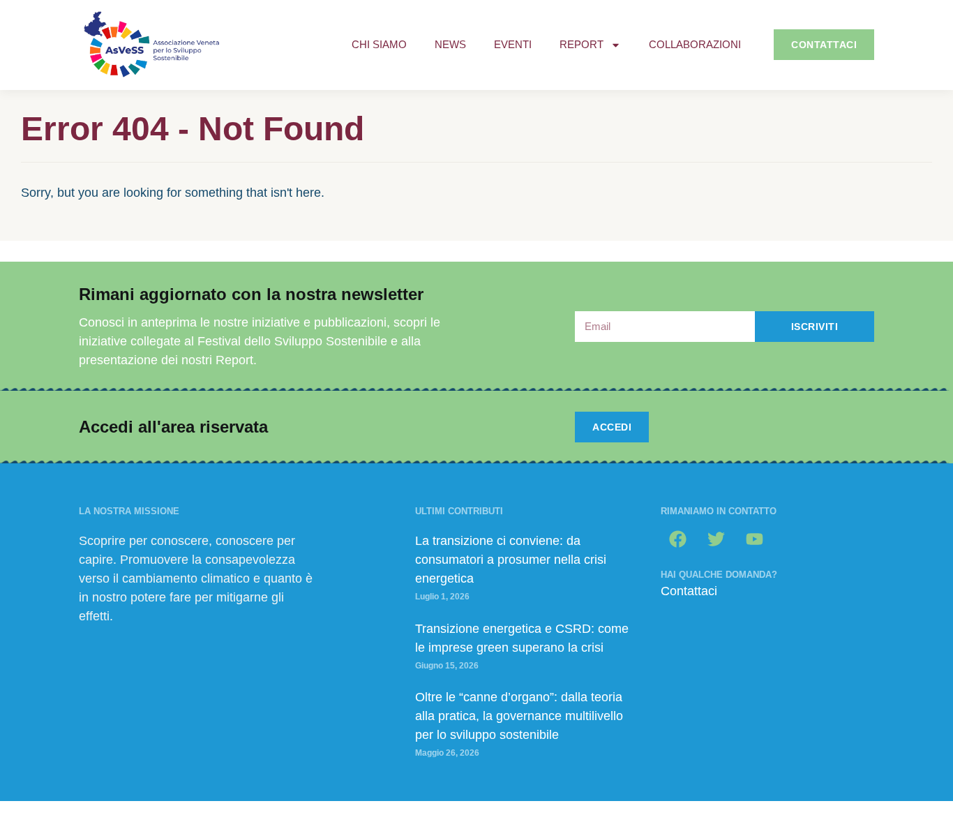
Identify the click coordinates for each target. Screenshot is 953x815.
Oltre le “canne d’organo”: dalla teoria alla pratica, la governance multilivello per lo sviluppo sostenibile (519, 716)
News (450, 44)
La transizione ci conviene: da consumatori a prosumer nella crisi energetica (510, 559)
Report (581, 44)
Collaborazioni (695, 44)
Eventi (513, 44)
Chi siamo (379, 44)
